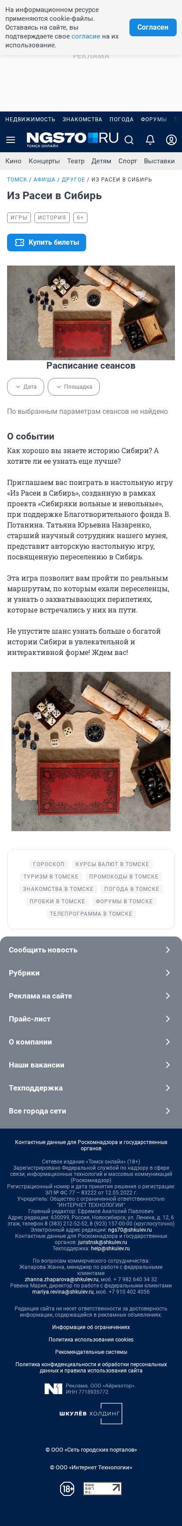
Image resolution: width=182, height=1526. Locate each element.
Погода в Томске (131, 889)
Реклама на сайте (40, 995)
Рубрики (24, 972)
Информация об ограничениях (91, 1327)
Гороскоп (49, 864)
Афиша (45, 180)
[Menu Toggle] (10, 139)
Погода (122, 119)
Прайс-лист (30, 1018)
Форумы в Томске (124, 901)
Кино (13, 161)
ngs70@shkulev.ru (130, 1230)
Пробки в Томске (57, 901)
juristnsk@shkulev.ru (102, 1242)
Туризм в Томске (51, 877)
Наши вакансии (36, 1064)
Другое (73, 180)
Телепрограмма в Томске (91, 914)
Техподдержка (36, 1087)
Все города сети (37, 1110)
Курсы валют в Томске (112, 864)
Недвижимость (30, 119)
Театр (75, 161)
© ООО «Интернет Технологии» (91, 1467)
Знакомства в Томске (58, 889)
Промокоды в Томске (124, 877)
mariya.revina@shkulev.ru (63, 1292)
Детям (101, 161)
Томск (17, 180)
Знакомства (82, 119)
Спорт (127, 161)
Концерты (44, 161)
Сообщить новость (43, 949)
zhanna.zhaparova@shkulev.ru (62, 1279)
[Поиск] (129, 139)
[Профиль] (171, 139)
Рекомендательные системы (91, 1352)
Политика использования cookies (91, 1340)
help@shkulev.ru (110, 1248)
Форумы (154, 119)
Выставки (159, 161)
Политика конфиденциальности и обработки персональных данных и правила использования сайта (91, 1367)
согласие (86, 36)
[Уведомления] (150, 139)
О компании (30, 1041)
